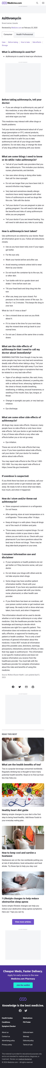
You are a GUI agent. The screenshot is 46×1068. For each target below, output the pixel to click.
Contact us (6, 1036)
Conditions (6, 1022)
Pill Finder (27, 1022)
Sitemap (26, 1036)
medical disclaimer (25, 1059)
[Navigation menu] (43, 3)
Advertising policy (8, 1040)
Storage (5, 45)
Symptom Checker (9, 1026)
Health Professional (24, 34)
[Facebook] (20, 1010)
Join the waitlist (23, 985)
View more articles (23, 922)
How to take (25, 42)
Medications (27, 1018)
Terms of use (27, 1044)
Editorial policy (28, 1040)
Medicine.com (16, 27)
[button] (13, 687)
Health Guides (7, 1018)
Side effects (37, 42)
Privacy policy (7, 1044)
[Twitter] (25, 1010)
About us (5, 1032)
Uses (3, 42)
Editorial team (28, 1032)
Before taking (13, 42)
